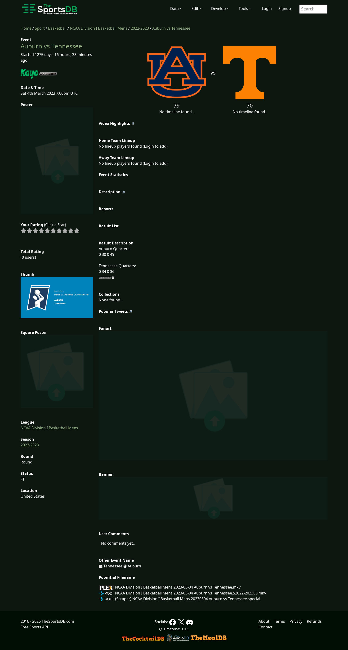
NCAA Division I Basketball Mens (98, 28)
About (264, 621)
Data (174, 8)
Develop (218, 8)
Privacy (296, 621)
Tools (243, 8)
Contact (265, 627)
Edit (195, 8)
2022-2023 (140, 28)
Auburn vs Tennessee (171, 28)
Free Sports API (34, 627)
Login (267, 8)
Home (26, 28)
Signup (284, 8)
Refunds (314, 621)
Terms (279, 621)
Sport (40, 28)
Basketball (57, 28)
